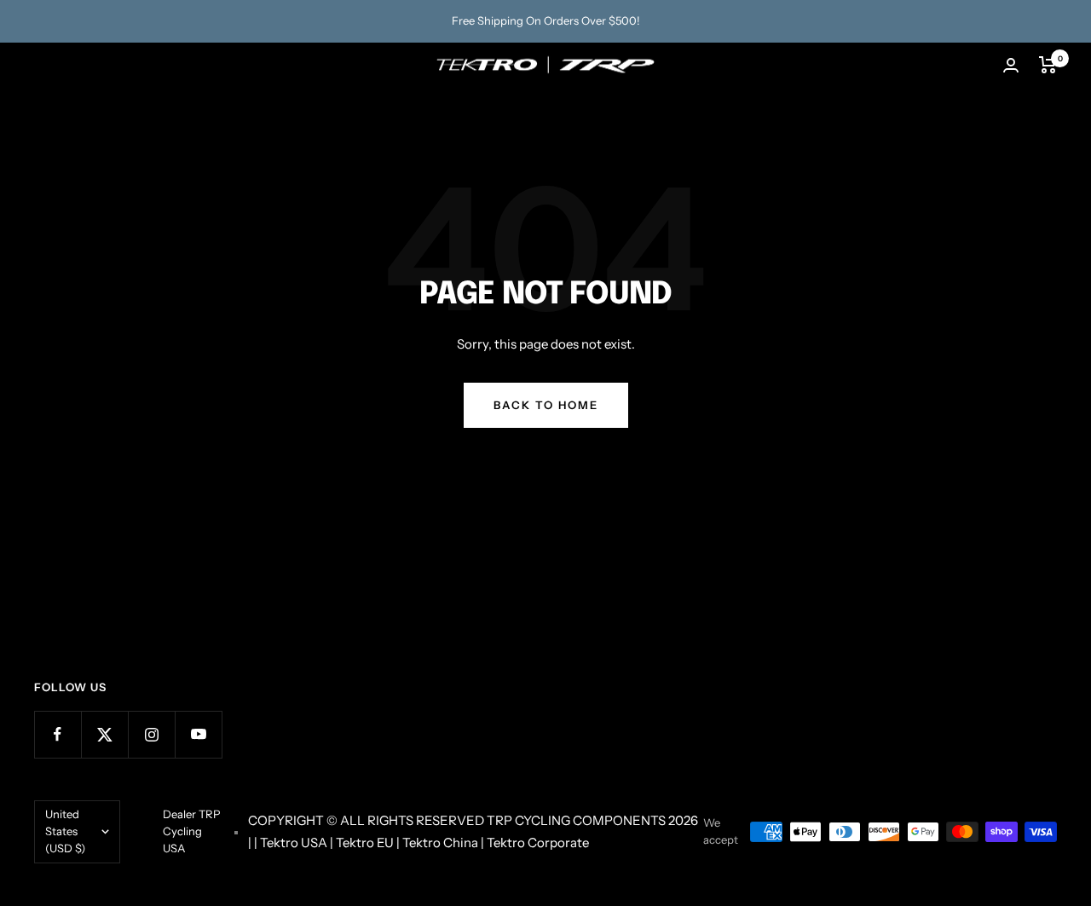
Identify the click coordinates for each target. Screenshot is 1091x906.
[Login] (1011, 65)
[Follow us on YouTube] (198, 734)
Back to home (546, 405)
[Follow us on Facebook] (57, 734)
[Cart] (1048, 64)
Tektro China (440, 842)
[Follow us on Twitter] (104, 734)
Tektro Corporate (538, 842)
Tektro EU (365, 842)
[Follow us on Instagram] (151, 734)
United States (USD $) (65, 831)
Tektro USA (293, 842)
